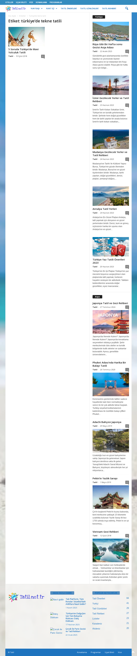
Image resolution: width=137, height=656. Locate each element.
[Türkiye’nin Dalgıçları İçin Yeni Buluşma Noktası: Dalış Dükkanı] (57, 617)
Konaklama (41, 2)
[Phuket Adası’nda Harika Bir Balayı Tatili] (111, 384)
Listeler (95, 618)
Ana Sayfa (12, 16)
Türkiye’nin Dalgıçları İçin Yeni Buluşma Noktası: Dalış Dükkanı (76, 617)
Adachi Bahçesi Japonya (107, 422)
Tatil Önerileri (98, 598)
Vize (31, 2)
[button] (126, 8)
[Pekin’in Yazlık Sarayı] (111, 497)
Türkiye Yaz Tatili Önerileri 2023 (109, 261)
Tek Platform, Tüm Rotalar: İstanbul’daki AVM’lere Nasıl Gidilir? (76, 602)
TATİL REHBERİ (109, 8)
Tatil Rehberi (98, 613)
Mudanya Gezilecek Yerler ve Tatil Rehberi (110, 153)
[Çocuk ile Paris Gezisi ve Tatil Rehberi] (57, 633)
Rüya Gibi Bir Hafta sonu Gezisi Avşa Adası (107, 45)
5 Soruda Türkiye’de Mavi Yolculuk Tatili (23, 50)
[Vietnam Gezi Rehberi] (111, 550)
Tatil (10, 56)
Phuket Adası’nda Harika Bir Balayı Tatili (109, 364)
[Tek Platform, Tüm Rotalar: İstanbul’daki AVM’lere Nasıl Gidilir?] (57, 603)
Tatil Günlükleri (99, 608)
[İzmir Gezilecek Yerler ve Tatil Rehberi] (111, 85)
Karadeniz (97, 623)
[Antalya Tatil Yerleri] (111, 196)
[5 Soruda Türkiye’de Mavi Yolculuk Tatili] (26, 36)
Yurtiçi (95, 603)
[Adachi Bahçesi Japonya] (111, 441)
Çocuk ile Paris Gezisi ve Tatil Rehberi (76, 630)
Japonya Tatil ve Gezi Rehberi (110, 303)
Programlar (56, 2)
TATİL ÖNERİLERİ (69, 8)
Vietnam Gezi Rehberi (106, 531)
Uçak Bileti (21, 2)
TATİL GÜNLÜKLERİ (89, 8)
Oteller (9, 2)
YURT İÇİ (50, 8)
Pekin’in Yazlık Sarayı (105, 478)
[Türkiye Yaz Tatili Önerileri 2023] (111, 246)
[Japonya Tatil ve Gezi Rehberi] (111, 322)
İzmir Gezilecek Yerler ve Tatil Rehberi (111, 99)
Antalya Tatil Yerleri (105, 208)
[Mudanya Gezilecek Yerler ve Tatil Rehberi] (111, 139)
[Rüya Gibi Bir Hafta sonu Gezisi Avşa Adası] (111, 31)
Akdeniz (96, 628)
